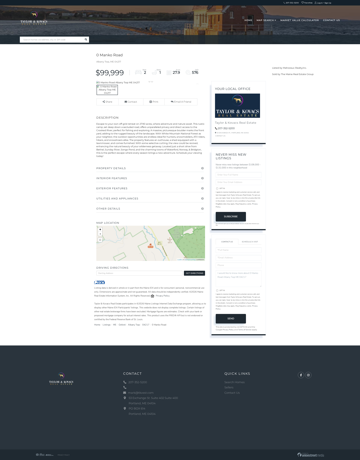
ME (114, 324)
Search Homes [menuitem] (234, 382)
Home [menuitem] (249, 20)
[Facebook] (301, 375)
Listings (107, 324)
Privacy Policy (163, 295)
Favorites (308, 3)
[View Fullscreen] (100, 240)
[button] (86, 40)
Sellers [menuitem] (228, 387)
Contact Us (220, 136)
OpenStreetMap (190, 260)
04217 (145, 324)
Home (97, 324)
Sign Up (328, 3)
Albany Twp (134, 324)
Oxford (122, 324)
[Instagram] (308, 375)
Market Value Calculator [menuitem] (299, 20)
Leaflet (179, 260)
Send (231, 318)
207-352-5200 (292, 3)
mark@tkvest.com (141, 392)
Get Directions (194, 273)
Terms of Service (244, 329)
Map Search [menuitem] (265, 20)
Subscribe (231, 216)
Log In (320, 3)
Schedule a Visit (250, 242)
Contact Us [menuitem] (331, 20)
